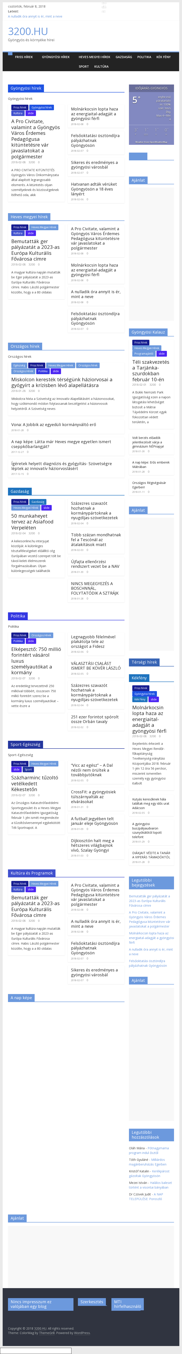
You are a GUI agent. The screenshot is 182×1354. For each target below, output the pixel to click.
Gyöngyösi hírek (56, 57)
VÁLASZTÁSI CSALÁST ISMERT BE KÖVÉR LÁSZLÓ (96, 666)
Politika (144, 57)
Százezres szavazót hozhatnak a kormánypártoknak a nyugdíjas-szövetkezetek (94, 510)
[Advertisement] (151, 254)
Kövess (138, 156)
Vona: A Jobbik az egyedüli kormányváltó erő (53, 424)
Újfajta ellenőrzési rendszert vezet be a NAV (95, 564)
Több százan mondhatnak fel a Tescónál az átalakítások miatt (96, 539)
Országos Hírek (23, 371)
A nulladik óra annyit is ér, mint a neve (35, 16)
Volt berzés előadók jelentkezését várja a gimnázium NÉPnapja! (148, 442)
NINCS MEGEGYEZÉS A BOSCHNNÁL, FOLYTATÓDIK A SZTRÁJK (95, 588)
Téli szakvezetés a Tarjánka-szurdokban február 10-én (150, 370)
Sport (84, 66)
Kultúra (101, 66)
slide (31, 113)
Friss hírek (24, 57)
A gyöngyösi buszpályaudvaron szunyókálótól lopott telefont (147, 830)
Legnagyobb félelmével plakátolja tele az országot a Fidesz (93, 641)
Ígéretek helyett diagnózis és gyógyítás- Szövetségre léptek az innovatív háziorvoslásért (61, 466)
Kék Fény (163, 57)
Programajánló (144, 354)
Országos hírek (87, 365)
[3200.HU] (10, 53)
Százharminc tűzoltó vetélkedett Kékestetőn (34, 783)
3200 (32, 162)
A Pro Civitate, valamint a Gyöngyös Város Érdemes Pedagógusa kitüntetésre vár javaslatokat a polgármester (35, 138)
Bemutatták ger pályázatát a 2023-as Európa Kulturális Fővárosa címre (35, 250)
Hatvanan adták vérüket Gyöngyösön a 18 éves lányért (94, 188)
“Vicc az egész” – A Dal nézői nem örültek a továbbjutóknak (92, 769)
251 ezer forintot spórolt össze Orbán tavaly (95, 719)
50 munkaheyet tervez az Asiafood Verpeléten (32, 521)
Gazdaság (124, 57)
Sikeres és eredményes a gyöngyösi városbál (94, 165)
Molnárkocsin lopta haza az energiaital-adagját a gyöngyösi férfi (94, 113)
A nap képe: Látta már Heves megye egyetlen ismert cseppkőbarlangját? (61, 444)
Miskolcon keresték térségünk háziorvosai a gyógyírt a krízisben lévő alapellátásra (62, 382)
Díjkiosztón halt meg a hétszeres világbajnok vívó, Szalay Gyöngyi (92, 845)
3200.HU (28, 31)
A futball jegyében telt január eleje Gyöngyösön (94, 821)
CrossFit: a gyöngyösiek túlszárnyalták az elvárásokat (93, 796)
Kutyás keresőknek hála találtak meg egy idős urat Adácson (150, 803)
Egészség (19, 365)
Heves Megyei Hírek (94, 57)
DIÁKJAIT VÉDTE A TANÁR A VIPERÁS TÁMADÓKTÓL (151, 855)
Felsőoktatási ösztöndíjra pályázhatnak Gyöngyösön (95, 140)
